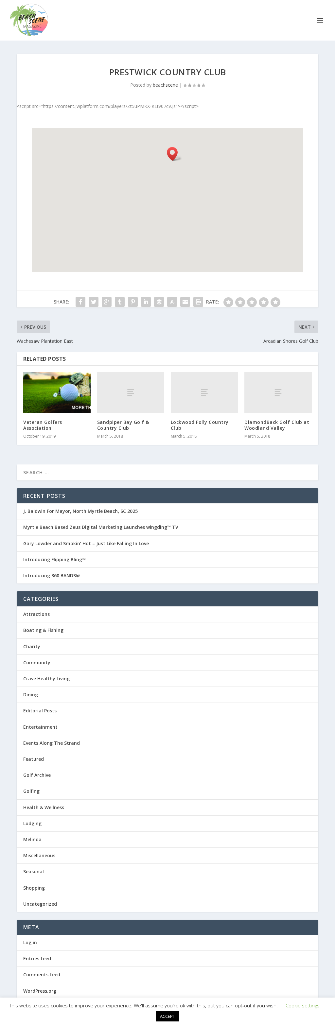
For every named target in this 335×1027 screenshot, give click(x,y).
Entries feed (37, 958)
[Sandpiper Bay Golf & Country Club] (130, 392)
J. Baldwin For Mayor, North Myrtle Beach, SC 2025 (80, 511)
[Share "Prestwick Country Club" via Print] (198, 301)
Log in (30, 942)
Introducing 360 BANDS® (51, 575)
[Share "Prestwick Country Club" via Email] (185, 301)
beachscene (165, 85)
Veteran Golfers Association (42, 425)
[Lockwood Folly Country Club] (204, 392)
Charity (31, 646)
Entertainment (40, 727)
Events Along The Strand (51, 743)
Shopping (34, 888)
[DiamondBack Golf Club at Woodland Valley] (277, 392)
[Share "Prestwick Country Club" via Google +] (106, 301)
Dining (30, 694)
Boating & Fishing (43, 630)
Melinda (32, 839)
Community (36, 662)
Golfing (31, 791)
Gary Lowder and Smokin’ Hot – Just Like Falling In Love (86, 543)
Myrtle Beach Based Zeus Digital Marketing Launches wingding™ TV (100, 527)
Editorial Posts (40, 710)
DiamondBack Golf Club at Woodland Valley (276, 425)
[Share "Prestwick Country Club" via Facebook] (80, 301)
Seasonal (33, 871)
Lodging (32, 823)
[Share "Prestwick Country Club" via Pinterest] (132, 301)
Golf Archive (37, 775)
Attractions (36, 614)
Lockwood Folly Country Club (200, 425)
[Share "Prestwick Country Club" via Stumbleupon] (172, 301)
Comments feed (41, 974)
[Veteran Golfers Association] (56, 392)
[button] (174, 154)
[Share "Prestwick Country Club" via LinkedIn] (145, 301)
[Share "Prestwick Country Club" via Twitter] (93, 301)
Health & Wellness (43, 807)
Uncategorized (40, 904)
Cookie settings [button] (303, 1005)
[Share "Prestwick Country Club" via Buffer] (159, 301)
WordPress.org (39, 991)
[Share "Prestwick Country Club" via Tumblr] (119, 301)
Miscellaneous (39, 855)
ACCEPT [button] (167, 1016)
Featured (33, 759)
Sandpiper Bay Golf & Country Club (123, 425)
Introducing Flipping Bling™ (54, 559)
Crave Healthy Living (46, 678)
